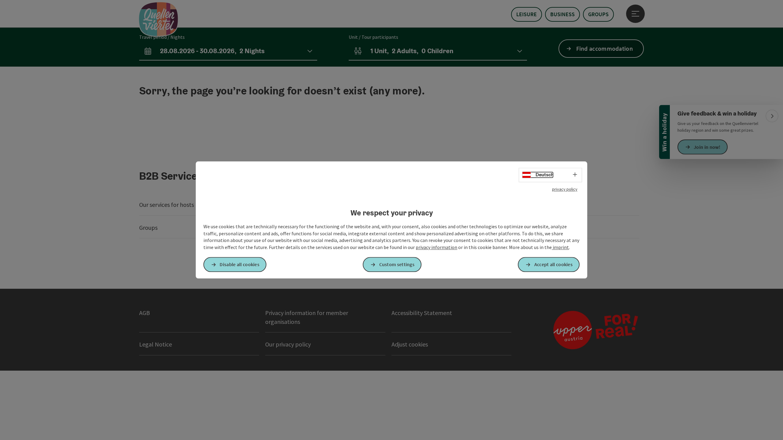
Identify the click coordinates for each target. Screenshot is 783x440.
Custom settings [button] (397, 265)
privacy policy (564, 189)
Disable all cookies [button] (239, 265)
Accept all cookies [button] (553, 265)
